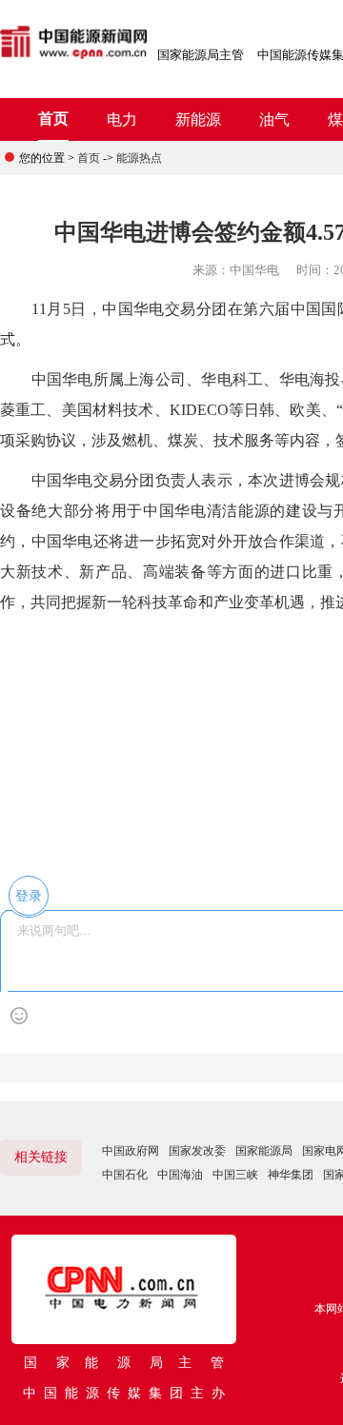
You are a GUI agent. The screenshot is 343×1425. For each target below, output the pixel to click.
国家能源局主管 (200, 55)
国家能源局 (264, 1151)
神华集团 (290, 1174)
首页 (53, 118)
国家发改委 (197, 1151)
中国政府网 (130, 1151)
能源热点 (139, 158)
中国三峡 (235, 1174)
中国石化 (125, 1174)
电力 (122, 119)
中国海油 (180, 1174)
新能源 (198, 119)
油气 (274, 119)
